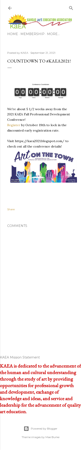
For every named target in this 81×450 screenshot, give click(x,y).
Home (12, 34)
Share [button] (11, 209)
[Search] (71, 7)
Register (13, 125)
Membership (32, 34)
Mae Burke (52, 437)
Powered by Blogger (44, 428)
